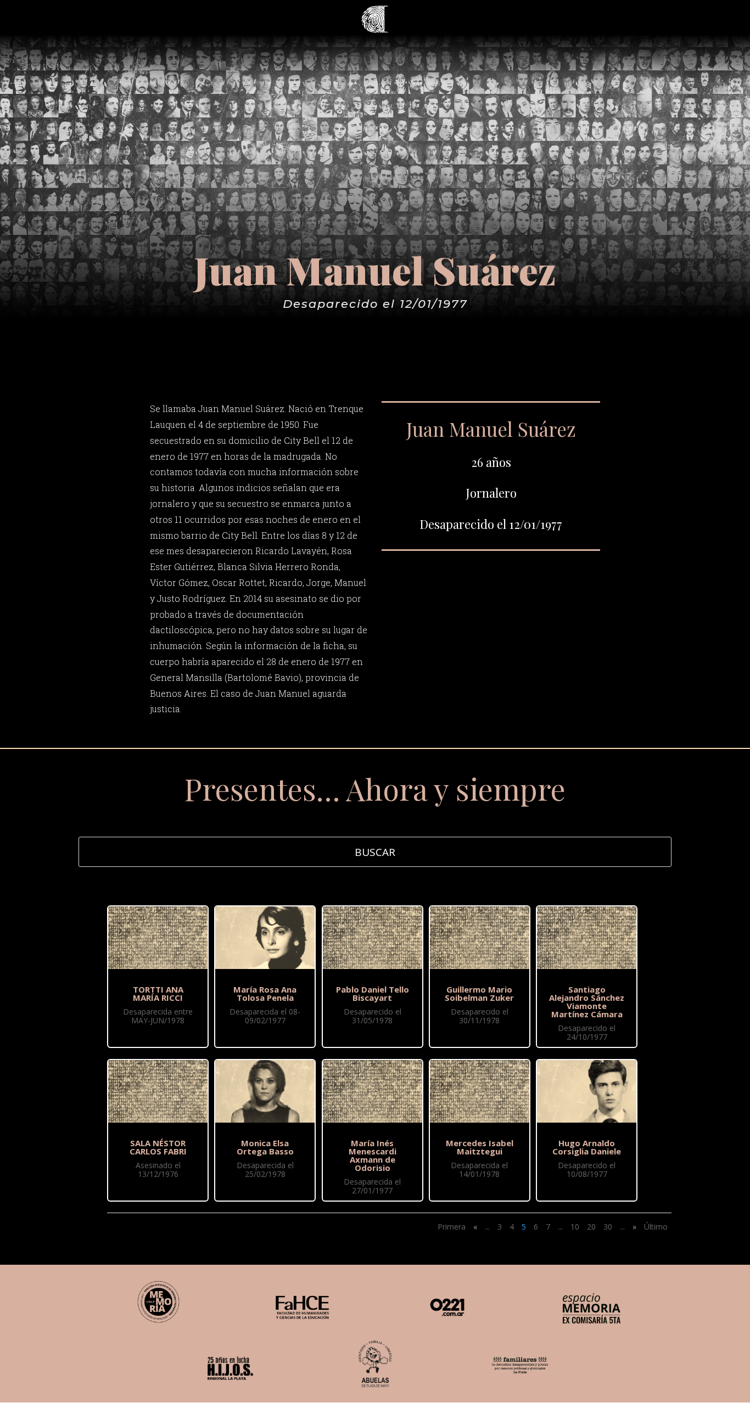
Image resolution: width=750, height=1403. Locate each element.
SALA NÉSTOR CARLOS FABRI (158, 1147)
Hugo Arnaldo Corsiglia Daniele (586, 1147)
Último (656, 1226)
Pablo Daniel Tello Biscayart (372, 993)
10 (574, 1226)
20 (591, 1226)
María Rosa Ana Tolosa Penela (264, 993)
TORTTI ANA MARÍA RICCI (158, 993)
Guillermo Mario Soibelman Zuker (479, 993)
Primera (452, 1226)
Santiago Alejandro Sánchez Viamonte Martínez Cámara (586, 1001)
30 (607, 1226)
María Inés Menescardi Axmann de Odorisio (372, 1155)
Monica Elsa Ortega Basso (265, 1147)
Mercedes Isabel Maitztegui (479, 1147)
